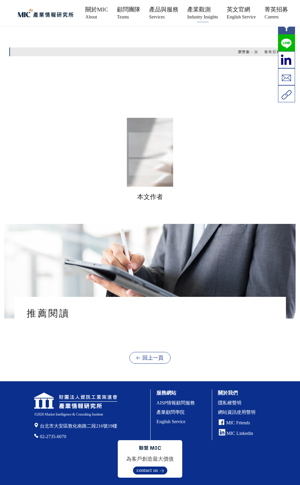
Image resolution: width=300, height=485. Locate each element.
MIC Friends (238, 422)
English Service (170, 421)
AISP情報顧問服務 (175, 402)
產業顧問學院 (170, 412)
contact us (147, 470)
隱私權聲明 (229, 402)
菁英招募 (276, 12)
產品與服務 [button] (163, 12)
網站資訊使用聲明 (236, 412)
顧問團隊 (128, 12)
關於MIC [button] (96, 12)
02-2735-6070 (53, 436)
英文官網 (241, 12)
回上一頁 (152, 358)
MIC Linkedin (239, 433)
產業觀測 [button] (202, 12)
